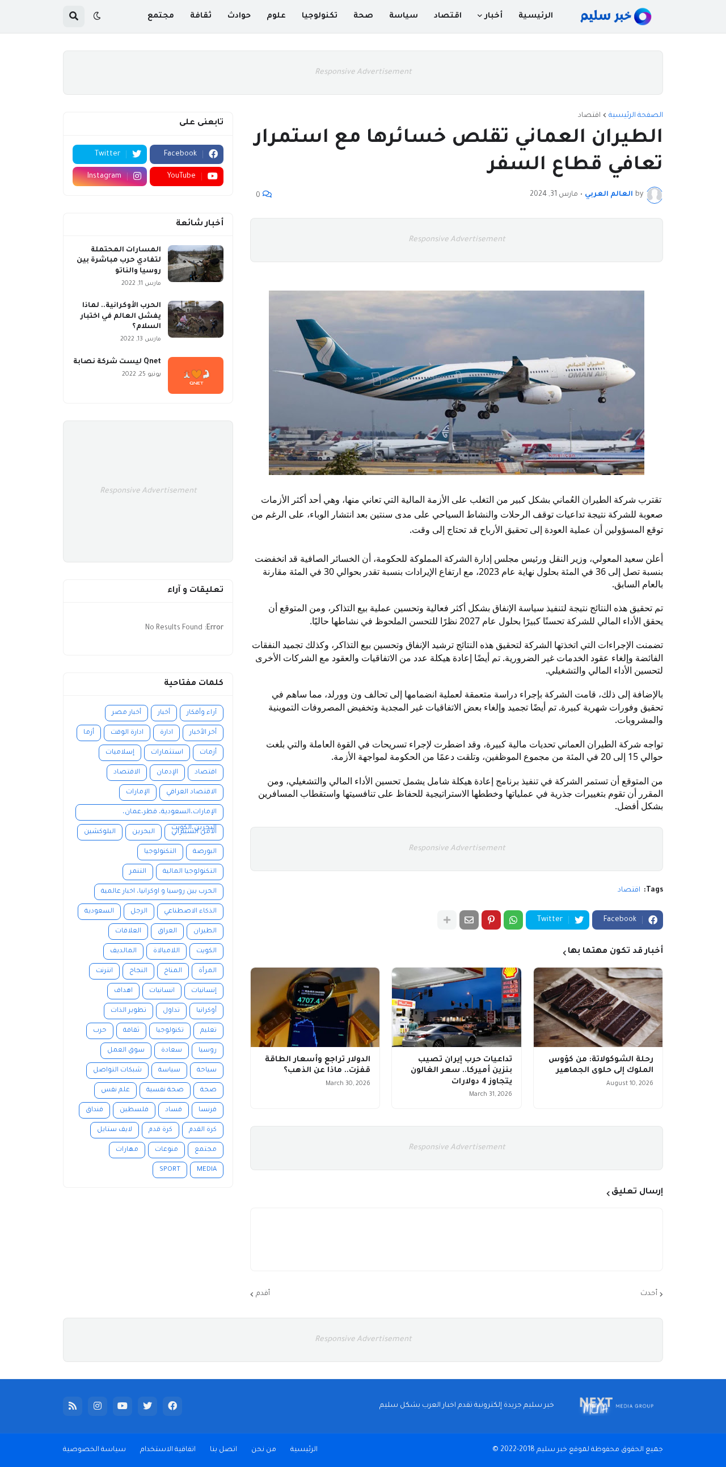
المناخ (173, 971)
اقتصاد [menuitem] (448, 16)
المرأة (208, 971)
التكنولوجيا (160, 852)
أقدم (263, 1294)
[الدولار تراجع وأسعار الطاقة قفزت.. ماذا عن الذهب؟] (315, 1007)
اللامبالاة (166, 951)
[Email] (469, 920)
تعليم (208, 1031)
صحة (208, 1090)
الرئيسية (304, 1450)
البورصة (205, 852)
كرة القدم (203, 1130)
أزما (88, 733)
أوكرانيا (206, 1011)
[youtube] (122, 1406)
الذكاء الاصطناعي (190, 911)
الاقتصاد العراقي (191, 792)
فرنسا (208, 1110)
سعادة (171, 1050)
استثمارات (167, 752)
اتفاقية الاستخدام (168, 1450)
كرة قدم (160, 1130)
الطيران (205, 931)
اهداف (123, 991)
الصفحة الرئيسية (636, 116)
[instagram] (97, 1406)
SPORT (169, 1170)
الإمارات (138, 792)
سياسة (169, 1070)
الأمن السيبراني (194, 832)
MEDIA (207, 1170)
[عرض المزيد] (447, 920)
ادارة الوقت (127, 733)
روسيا (208, 1050)
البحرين (143, 832)
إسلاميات (119, 752)
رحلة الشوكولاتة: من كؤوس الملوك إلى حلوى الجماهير (600, 1065)
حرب (100, 1031)
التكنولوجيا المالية (190, 872)
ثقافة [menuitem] (201, 16)
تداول (171, 1011)
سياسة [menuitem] (403, 16)
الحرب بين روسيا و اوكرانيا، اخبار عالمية (159, 892)
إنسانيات (204, 991)
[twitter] (147, 1406)
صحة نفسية (165, 1090)
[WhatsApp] (513, 920)
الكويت (206, 951)
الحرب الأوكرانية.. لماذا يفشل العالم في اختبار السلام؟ (121, 316)
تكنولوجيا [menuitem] (319, 16)
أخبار (164, 713)
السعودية (99, 911)
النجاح (138, 971)
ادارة (166, 733)
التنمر (137, 872)
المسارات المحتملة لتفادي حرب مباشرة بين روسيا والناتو (119, 260)
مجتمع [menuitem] (160, 16)
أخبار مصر (126, 713)
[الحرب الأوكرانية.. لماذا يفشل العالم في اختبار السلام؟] (195, 319)
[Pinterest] (491, 920)
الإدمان (167, 772)
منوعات (166, 1150)
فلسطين (134, 1110)
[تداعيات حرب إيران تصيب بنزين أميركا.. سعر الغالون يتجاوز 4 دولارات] (456, 1007)
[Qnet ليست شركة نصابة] (195, 375)
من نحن (263, 1450)
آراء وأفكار (202, 713)
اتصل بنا (223, 1450)
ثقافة (131, 1031)
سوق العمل (126, 1050)
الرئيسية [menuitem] (535, 16)
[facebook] (172, 1406)
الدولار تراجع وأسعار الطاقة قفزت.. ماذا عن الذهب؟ (317, 1065)
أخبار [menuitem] (493, 16)
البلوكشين (100, 832)
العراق (167, 931)
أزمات (208, 752)
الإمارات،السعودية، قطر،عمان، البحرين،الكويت (170, 815)
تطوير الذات (128, 1011)
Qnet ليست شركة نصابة (117, 362)
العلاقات (128, 931)
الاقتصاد (126, 772)
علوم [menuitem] (276, 16)
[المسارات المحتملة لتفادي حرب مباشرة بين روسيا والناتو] (195, 263)
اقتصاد (589, 116)
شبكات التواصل (117, 1070)
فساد (173, 1110)
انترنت (104, 971)
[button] (97, 16)
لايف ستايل (114, 1130)
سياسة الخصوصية (94, 1450)
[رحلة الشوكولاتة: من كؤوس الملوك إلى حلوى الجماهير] (598, 1007)
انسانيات (162, 991)
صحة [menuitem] (363, 16)
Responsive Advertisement (363, 72)
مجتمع (206, 1150)
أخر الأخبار (203, 733)
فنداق (94, 1110)
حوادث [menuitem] (239, 16)
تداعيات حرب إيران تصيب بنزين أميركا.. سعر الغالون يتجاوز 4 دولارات (461, 1071)
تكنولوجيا (170, 1031)
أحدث (648, 1294)
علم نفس (115, 1090)
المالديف (123, 951)
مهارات (127, 1150)
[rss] (72, 1406)
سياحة (207, 1070)
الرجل (138, 911)
